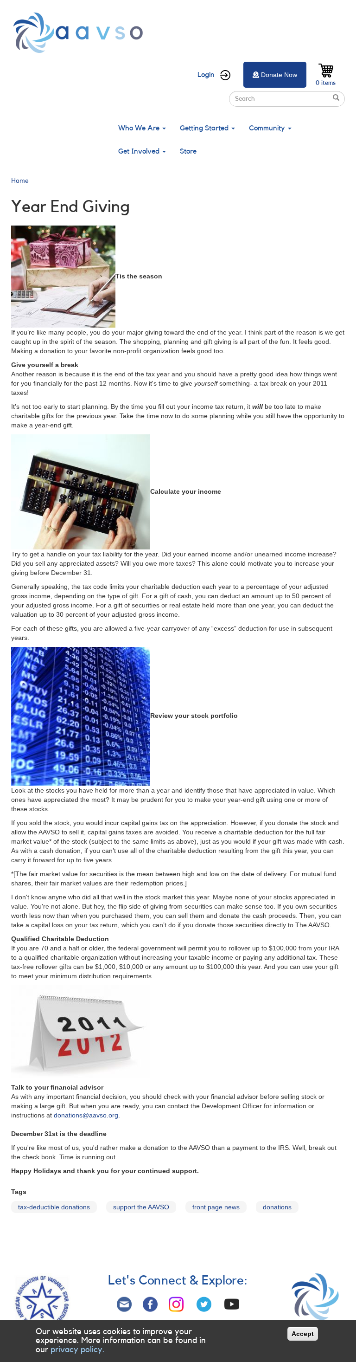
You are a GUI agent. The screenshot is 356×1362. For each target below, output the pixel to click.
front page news (216, 1207)
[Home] (80, 33)
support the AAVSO (141, 1207)
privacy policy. (77, 1349)
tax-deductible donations (54, 1207)
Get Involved (139, 151)
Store (188, 151)
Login (206, 74)
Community (268, 128)
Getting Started (205, 128)
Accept (303, 1333)
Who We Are (139, 128)
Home (20, 180)
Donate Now (279, 74)
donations (277, 1207)
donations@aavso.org (86, 1115)
